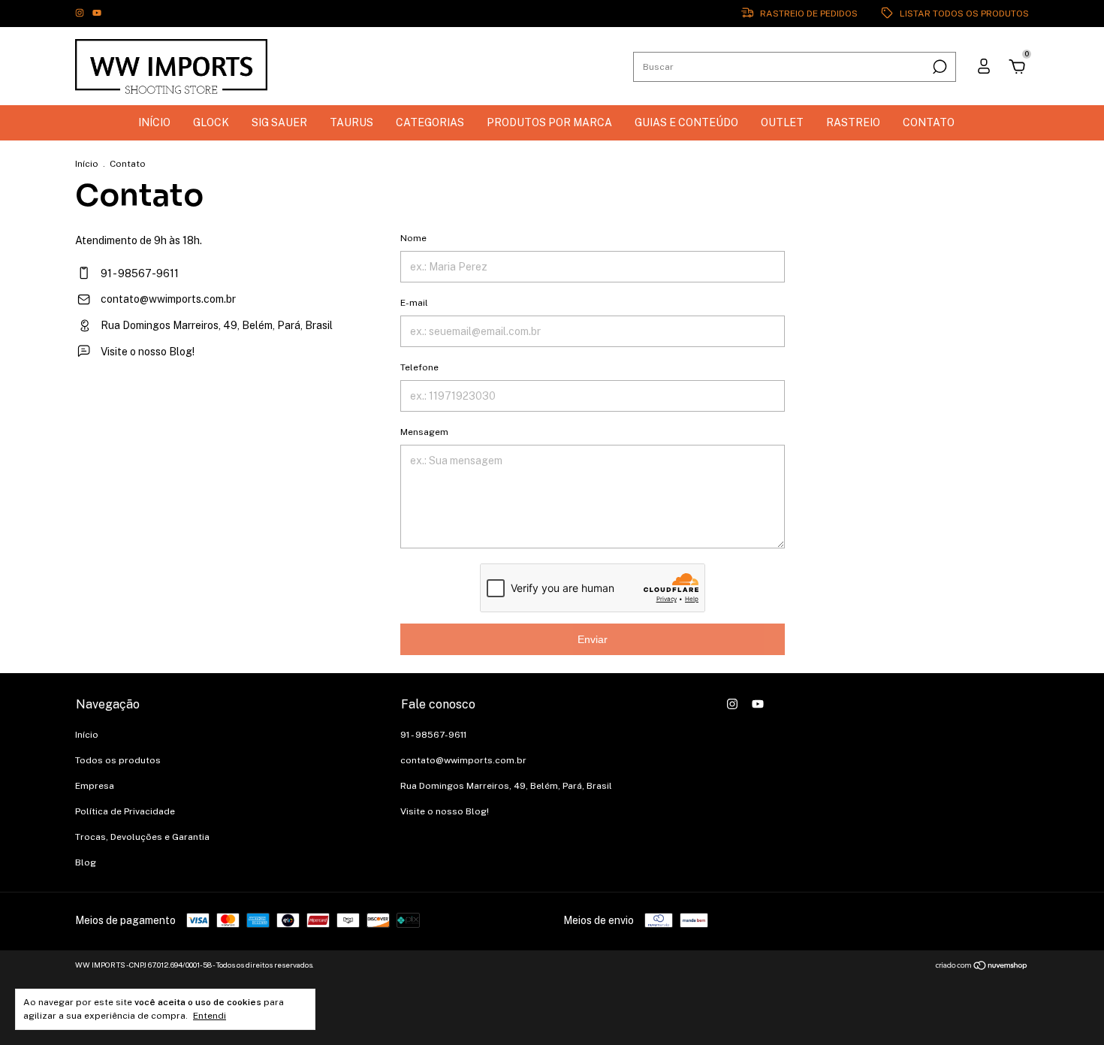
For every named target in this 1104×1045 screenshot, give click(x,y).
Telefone (419, 367)
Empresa (94, 786)
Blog (85, 862)
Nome (413, 238)
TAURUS (351, 122)
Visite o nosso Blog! (146, 352)
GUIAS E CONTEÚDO (686, 122)
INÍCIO (154, 122)
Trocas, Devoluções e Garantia (142, 837)
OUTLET (782, 122)
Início (86, 164)
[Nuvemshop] (982, 967)
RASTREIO (853, 122)
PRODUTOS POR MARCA (549, 122)
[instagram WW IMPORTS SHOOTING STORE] (80, 13)
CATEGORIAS (430, 122)
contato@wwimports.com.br (168, 299)
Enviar (593, 639)
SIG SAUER (279, 122)
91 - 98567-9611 (138, 273)
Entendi (209, 1015)
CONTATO (929, 122)
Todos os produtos (118, 760)
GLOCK (211, 122)
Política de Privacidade (125, 811)
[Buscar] (938, 67)
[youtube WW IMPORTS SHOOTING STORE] (96, 13)
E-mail (414, 302)
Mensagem (424, 432)
